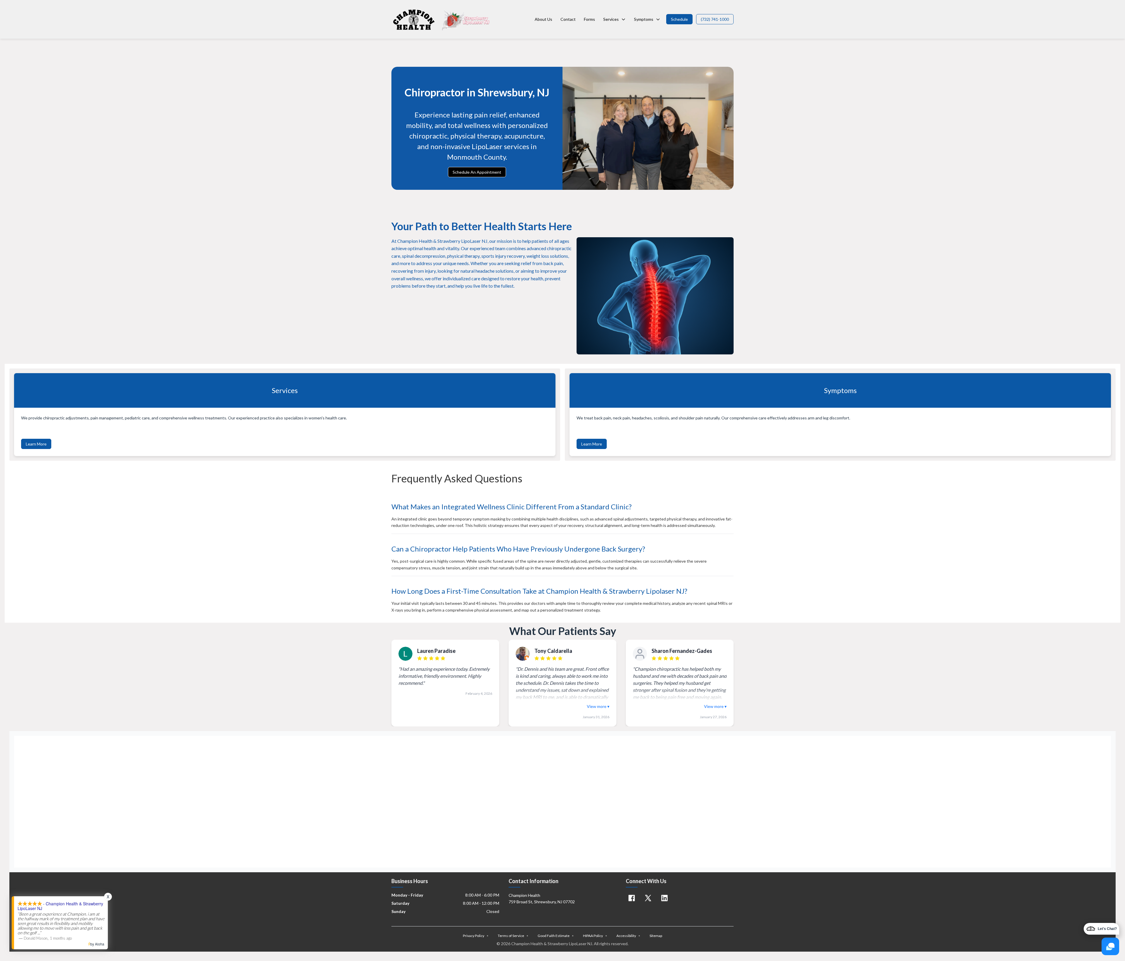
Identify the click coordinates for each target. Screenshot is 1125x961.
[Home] (441, 19)
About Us (543, 19)
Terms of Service (513, 935)
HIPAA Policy (595, 935)
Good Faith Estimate (556, 935)
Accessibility (628, 935)
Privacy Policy (475, 935)
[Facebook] (632, 898)
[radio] (419, 658)
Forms (589, 19)
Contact (568, 19)
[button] (679, 19)
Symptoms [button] (643, 19)
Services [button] (611, 19)
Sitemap (656, 935)
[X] (648, 898)
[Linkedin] (664, 898)
